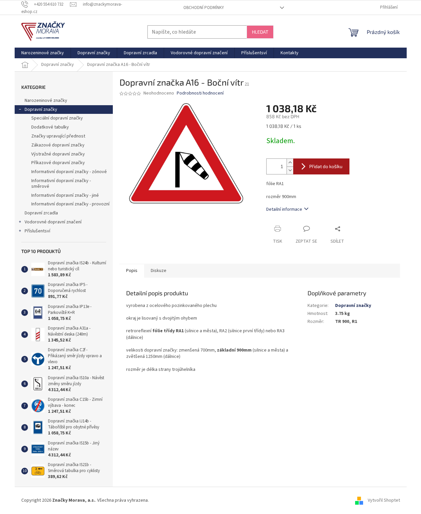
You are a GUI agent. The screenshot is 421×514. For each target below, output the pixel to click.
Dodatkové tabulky (50, 127)
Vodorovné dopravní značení (53, 222)
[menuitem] (43, 53)
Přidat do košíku (325, 166)
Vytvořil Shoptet (384, 500)
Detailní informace (284, 209)
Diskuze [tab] (158, 270)
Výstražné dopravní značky (58, 154)
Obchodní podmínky (203, 8)
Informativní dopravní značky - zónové (69, 171)
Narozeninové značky (46, 100)
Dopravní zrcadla (41, 213)
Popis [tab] (131, 270)
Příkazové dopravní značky (58, 162)
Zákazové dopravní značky (58, 145)
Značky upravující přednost (58, 136)
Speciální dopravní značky (57, 118)
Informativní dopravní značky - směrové (61, 183)
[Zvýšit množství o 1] (290, 162)
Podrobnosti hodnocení (200, 93)
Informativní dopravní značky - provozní (70, 204)
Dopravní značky (41, 109)
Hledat (260, 32)
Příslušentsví (37, 231)
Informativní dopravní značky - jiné (65, 195)
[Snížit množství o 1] (290, 170)
